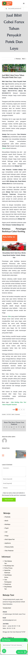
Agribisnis (8, 543)
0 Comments (17, 414)
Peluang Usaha (9, 547)
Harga (6, 536)
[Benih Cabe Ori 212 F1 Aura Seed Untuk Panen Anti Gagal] (21, 454)
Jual (6, 532)
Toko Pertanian (9, 551)
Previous (18, 59)
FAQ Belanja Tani (9, 566)
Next (23, 59)
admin (4, 414)
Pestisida (7, 517)
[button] (3, 455)
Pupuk (6, 528)
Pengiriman (7, 584)
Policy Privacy (8, 568)
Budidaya (7, 524)
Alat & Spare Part (10, 539)
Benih (13, 414)
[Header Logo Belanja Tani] (7, 2)
